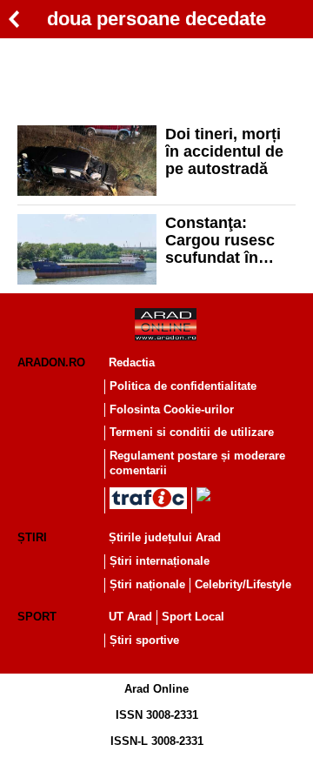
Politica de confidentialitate (183, 385)
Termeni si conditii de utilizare (192, 432)
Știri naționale (147, 584)
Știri (32, 537)
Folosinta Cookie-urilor (172, 409)
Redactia (132, 362)
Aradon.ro (51, 362)
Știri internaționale (160, 560)
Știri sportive (144, 640)
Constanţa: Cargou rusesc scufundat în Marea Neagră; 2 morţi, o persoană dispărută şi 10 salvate (225, 240)
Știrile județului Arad (165, 537)
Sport (37, 616)
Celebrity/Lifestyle (243, 584)
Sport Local (193, 616)
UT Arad (130, 616)
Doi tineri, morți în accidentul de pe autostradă (224, 151)
